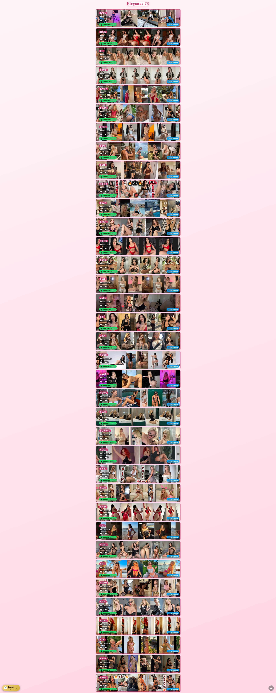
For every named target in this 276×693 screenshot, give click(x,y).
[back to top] (271, 688)
